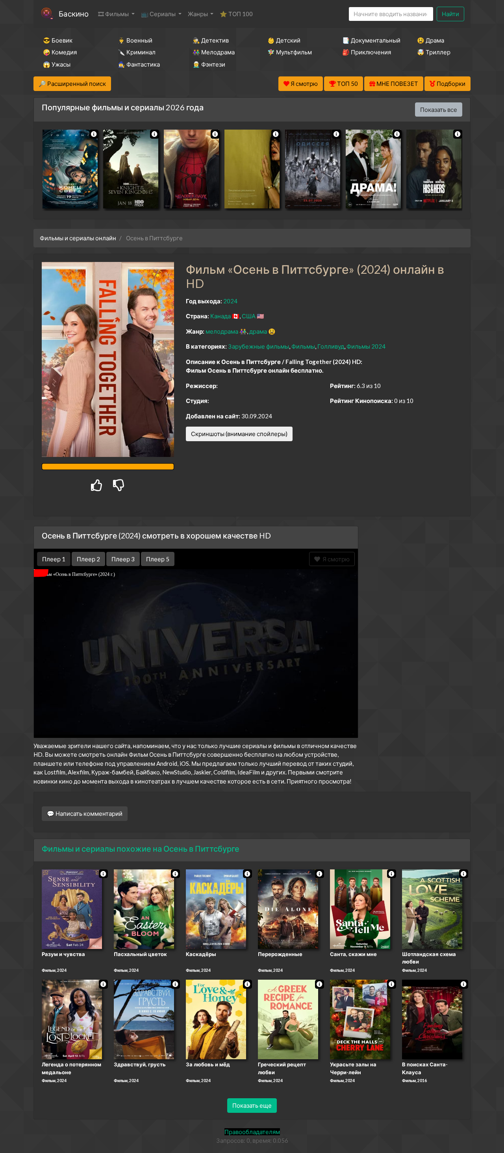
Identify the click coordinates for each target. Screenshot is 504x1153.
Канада (220, 315)
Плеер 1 (53, 559)
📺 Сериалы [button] (159, 13)
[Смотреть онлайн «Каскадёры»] (216, 908)
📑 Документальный (369, 40)
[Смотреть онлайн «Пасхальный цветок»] (144, 908)
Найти (450, 13)
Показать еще (252, 1105)
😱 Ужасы (56, 64)
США (249, 315)
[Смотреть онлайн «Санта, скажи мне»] (360, 908)
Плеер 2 (88, 559)
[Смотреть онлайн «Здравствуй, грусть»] (144, 1019)
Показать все (438, 109)
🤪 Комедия (60, 52)
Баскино (74, 13)
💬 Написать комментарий (84, 813)
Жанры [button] (198, 13)
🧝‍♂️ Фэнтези (209, 64)
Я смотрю (335, 559)
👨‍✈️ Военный (135, 40)
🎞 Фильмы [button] (114, 13)
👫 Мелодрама (214, 52)
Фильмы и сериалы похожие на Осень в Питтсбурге (140, 848)
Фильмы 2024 (365, 346)
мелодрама (222, 331)
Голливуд (330, 346)
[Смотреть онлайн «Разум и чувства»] (72, 908)
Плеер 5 (157, 559)
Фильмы (303, 346)
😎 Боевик (57, 40)
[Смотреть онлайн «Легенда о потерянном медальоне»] (72, 1019)
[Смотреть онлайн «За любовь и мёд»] (216, 1019)
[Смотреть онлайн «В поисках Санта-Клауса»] (432, 1019)
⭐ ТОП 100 (236, 13)
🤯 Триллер (433, 52)
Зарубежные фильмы (258, 346)
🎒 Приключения (366, 52)
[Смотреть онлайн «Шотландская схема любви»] (432, 908)
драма (258, 331)
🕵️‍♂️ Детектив (211, 40)
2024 (230, 300)
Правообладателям (252, 1131)
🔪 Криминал (137, 52)
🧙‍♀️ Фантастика (139, 64)
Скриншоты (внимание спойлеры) (239, 433)
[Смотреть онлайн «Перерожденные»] (288, 908)
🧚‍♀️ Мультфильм (289, 52)
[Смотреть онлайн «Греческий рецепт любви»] (288, 1019)
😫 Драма (430, 40)
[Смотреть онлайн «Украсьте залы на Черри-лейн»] (360, 1019)
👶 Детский (283, 40)
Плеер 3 (123, 559)
